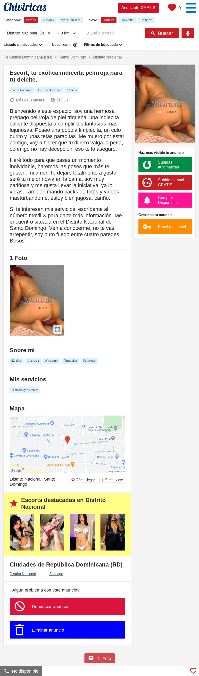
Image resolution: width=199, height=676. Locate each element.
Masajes (48, 20)
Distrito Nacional (23, 574)
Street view (112, 479)
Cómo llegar (83, 480)
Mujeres (108, 20)
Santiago (56, 574)
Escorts (31, 20)
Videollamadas (70, 20)
